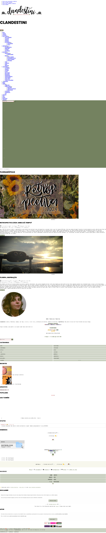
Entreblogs (51, 435)
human (6, 529)
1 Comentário (26, 227)
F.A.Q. (50, 481)
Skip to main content (7, 2)
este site (21, 487)
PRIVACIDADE (56, 481)
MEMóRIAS (53, 219)
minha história (14, 487)
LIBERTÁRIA (2, 354)
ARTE (1, 345)
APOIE (55, 479)
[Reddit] (58, 336)
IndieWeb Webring (52, 432)
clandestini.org (3, 531)
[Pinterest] (57, 336)
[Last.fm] (50, 336)
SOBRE (51, 475)
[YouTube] (60, 336)
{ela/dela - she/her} (53, 323)
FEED (55, 477)
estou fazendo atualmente (34, 487)
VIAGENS (53, 274)
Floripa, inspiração (8, 277)
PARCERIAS (50, 479)
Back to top (73, 469)
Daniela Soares (17, 528)
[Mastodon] (45, 336)
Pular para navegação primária (9, 1)
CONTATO (55, 475)
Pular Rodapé (5, 4)
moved (57, 506)
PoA (11, 528)
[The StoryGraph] (55, 336)
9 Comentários (25, 282)
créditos (11, 531)
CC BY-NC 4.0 (18, 529)
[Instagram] (48, 336)
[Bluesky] (47, 336)
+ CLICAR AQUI (53, 327)
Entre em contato (53, 500)
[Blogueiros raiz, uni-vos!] (46, 449)
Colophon (38, 469)
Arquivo (46, 469)
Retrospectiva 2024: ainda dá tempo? (16, 223)
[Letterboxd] (52, 336)
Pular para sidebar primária (9, 3)
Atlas (64, 469)
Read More (2, 235)
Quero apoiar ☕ (53, 519)
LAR (1, 352)
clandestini (3, 424)
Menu (1, 30)
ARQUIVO (50, 477)
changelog (16, 531)
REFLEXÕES (2, 358)
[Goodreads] (53, 336)
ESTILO (1, 349)
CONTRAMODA (2, 347)
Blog (30, 469)
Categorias (56, 469)
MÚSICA (1, 356)
